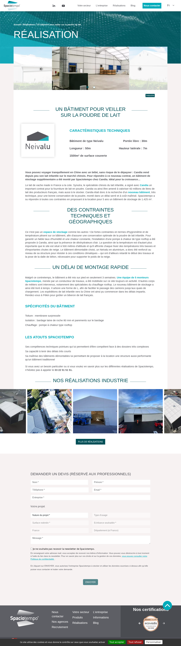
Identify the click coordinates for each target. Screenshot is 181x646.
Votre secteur (84, 5)
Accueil (17, 24)
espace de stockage (55, 232)
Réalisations (119, 5)
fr (168, 5)
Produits (77, 617)
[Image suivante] (164, 624)
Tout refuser (135, 642)
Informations (101, 617)
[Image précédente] (137, 624)
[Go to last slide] (41, 69)
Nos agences (60, 621)
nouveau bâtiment (139, 192)
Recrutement (60, 627)
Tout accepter (116, 642)
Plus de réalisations (90, 441)
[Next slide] (140, 69)
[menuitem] (58, 5)
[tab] (87, 87)
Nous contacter (152, 5)
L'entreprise (102, 5)
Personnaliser (153, 642)
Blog (133, 5)
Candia (144, 185)
